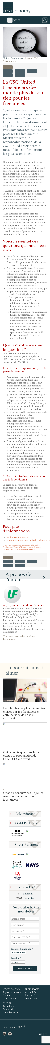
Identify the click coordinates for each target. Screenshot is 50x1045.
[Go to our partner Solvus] (32, 854)
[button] (25, 42)
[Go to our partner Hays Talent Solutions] (32, 865)
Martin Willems (19, 547)
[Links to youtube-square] (10, 1034)
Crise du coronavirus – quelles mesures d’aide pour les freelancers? (23, 796)
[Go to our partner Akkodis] (17, 854)
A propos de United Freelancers (23, 605)
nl (40, 1034)
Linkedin (28, 893)
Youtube (29, 898)
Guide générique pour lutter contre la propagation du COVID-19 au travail (22, 756)
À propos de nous (12, 992)
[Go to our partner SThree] (32, 833)
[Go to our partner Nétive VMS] (17, 875)
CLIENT (7, 1003)
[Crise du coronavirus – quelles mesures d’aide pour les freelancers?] (25, 775)
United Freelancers (13, 58)
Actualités (30, 992)
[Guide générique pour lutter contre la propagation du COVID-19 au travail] (25, 734)
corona (8, 545)
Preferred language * (22, 949)
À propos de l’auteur (18, 577)
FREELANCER (32, 989)
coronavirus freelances (20, 545)
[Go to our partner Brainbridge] (17, 833)
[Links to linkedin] (5, 1034)
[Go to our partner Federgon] (17, 865)
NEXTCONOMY (11, 989)
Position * (16, 958)
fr (46, 1034)
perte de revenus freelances (24, 549)
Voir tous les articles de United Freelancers (19, 637)
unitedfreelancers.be (17, 537)
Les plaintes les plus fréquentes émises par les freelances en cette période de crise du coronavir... (24, 713)
